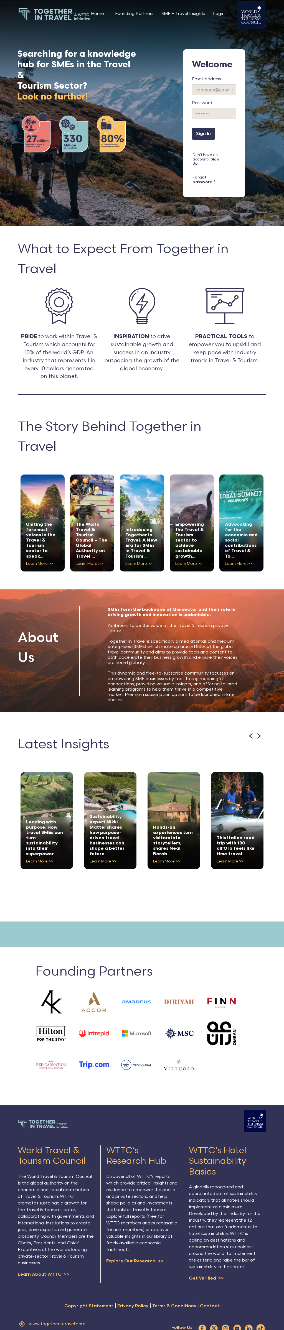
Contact (210, 1299)
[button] (250, 728)
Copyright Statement (88, 1299)
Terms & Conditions (174, 1299)
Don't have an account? (211, 158)
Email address (206, 79)
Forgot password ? (211, 174)
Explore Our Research (135, 1254)
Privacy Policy (132, 1299)
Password (202, 103)
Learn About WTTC (43, 1267)
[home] (54, 14)
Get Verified (206, 1271)
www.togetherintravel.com (57, 1316)
